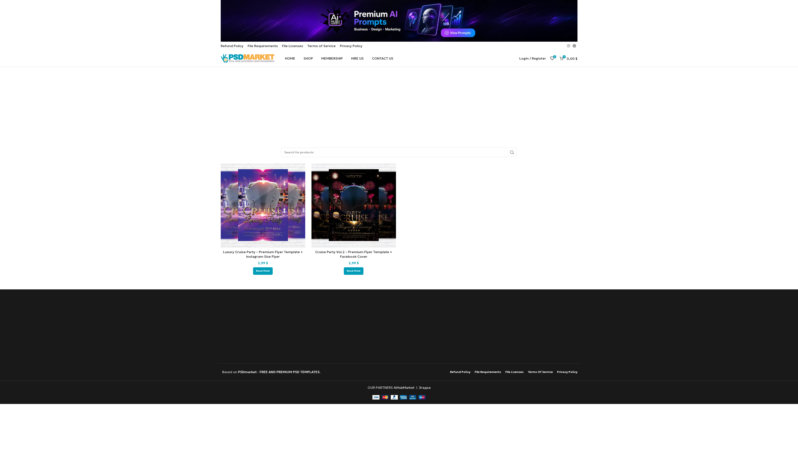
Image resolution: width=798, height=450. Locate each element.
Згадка (425, 387)
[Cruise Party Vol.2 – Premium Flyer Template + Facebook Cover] (353, 205)
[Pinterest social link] (574, 46)
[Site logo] (248, 58)
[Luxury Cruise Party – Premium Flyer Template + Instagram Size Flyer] (263, 205)
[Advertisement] (399, 104)
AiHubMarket (404, 387)
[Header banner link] (399, 21)
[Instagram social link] (568, 46)
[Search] (512, 152)
